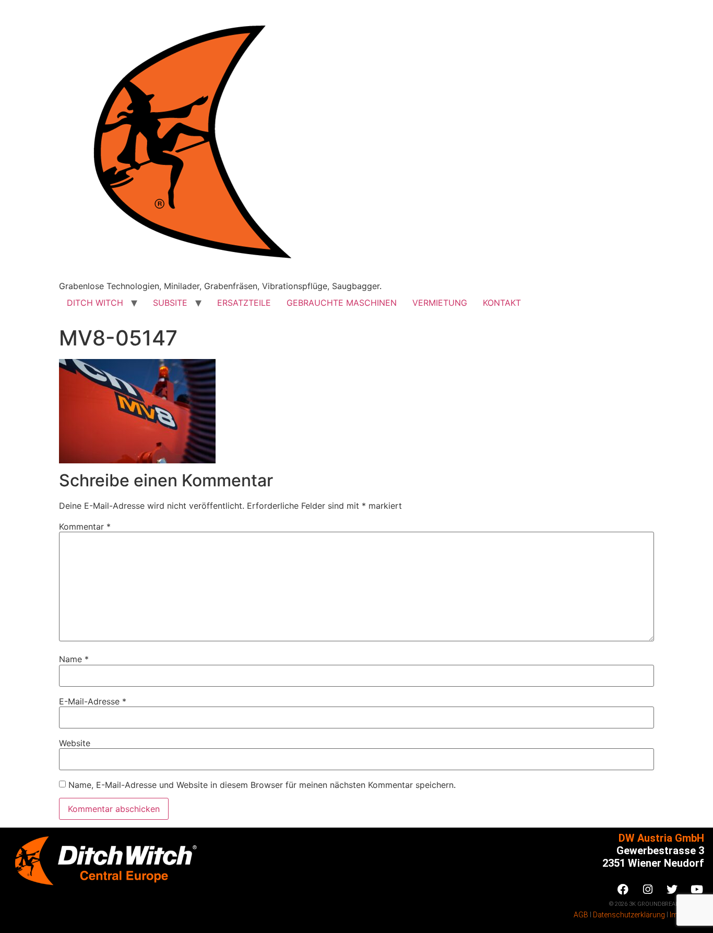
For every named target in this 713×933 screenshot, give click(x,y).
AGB (581, 915)
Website (74, 743)
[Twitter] (672, 890)
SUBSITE (170, 302)
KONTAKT (502, 302)
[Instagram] (648, 890)
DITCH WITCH (95, 302)
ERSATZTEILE (244, 302)
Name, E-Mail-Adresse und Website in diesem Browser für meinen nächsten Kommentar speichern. (262, 785)
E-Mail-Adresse (92, 701)
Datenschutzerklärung (629, 915)
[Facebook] (623, 890)
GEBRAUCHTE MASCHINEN (342, 302)
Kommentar (85, 526)
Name (74, 659)
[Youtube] (697, 890)
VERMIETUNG (439, 302)
